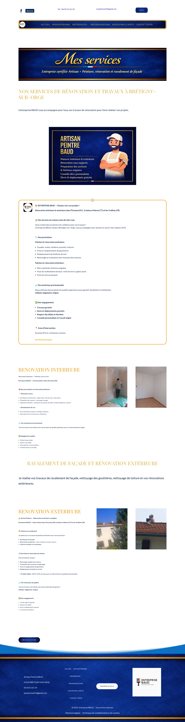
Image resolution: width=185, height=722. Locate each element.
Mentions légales (72, 713)
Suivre (30, 10)
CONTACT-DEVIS (144, 24)
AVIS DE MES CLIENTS (123, 24)
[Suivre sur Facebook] (21, 10)
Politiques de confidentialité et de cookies (101, 713)
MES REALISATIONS (100, 24)
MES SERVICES (79, 24)
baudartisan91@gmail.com (106, 9)
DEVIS (142, 10)
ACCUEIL (45, 24)
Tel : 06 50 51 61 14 (66, 9)
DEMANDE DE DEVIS (107, 686)
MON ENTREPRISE (61, 24)
